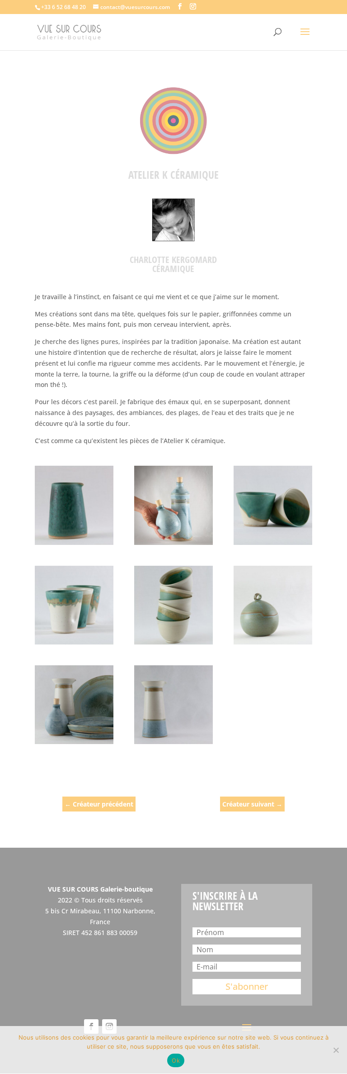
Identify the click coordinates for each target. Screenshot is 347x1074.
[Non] (335, 1050)
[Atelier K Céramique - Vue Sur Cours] (74, 505)
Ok (176, 1060)
